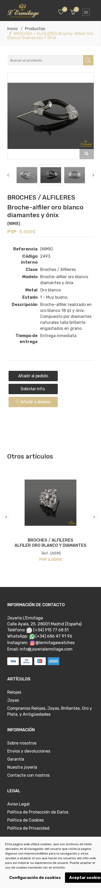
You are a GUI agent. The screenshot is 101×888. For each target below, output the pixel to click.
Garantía (15, 759)
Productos (35, 29)
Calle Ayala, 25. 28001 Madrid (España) (44, 623)
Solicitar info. (33, 388)
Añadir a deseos (35, 401)
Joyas (13, 700)
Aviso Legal (18, 804)
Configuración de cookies (35, 877)
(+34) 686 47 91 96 (53, 636)
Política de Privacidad (28, 828)
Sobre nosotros (22, 743)
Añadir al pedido (33, 375)
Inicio (12, 29)
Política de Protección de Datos (37, 812)
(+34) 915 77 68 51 (50, 629)
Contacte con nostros (28, 775)
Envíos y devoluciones (28, 751)
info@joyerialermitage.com (46, 649)
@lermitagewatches (55, 642)
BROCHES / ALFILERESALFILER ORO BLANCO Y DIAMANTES (50, 543)
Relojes (14, 692)
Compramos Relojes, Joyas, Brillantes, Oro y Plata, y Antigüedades (49, 711)
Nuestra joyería (22, 767)
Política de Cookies (25, 820)
